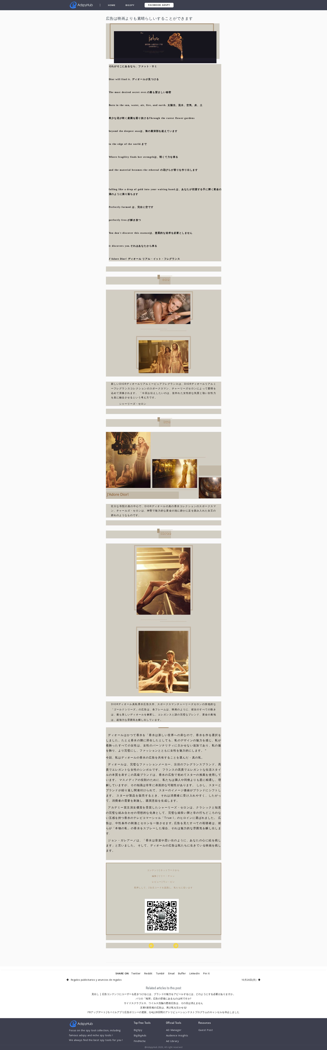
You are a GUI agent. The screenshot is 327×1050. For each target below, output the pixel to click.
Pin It (206, 973)
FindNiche (140, 1041)
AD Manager (173, 1030)
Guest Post (205, 1030)
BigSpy (130, 5)
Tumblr (160, 973)
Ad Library (172, 1041)
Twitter (136, 973)
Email (171, 973)
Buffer (182, 973)
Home (111, 5)
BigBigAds (140, 1035)
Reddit (148, 973)
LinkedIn (194, 973)
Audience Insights (177, 1035)
